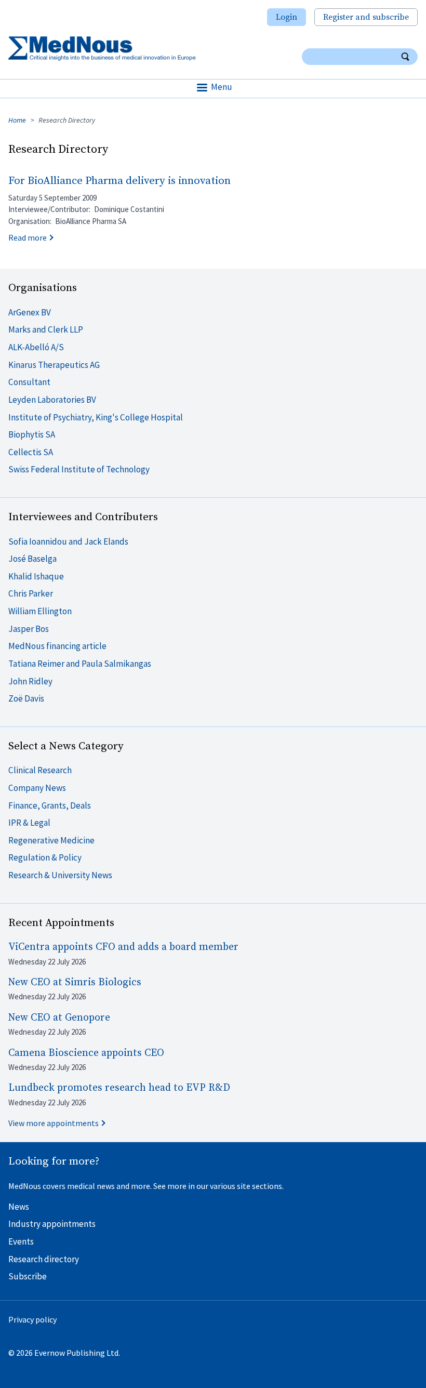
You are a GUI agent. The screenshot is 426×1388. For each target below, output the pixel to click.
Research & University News (60, 875)
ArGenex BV (29, 312)
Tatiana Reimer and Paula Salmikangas (79, 663)
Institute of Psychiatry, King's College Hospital (95, 417)
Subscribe (27, 1276)
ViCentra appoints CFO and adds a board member (123, 947)
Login (286, 17)
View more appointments (53, 1123)
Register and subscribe (366, 17)
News (18, 1206)
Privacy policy (32, 1319)
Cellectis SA (30, 452)
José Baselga (32, 558)
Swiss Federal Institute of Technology (79, 469)
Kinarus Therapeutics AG (54, 365)
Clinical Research (40, 770)
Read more (27, 237)
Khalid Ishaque (36, 576)
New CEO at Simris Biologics (74, 982)
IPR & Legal (29, 822)
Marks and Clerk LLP (45, 329)
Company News (37, 788)
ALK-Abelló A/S (36, 347)
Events (21, 1241)
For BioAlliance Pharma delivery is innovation (119, 181)
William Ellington (40, 611)
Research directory (43, 1259)
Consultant (29, 382)
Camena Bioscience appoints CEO (86, 1053)
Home (17, 120)
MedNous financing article (57, 646)
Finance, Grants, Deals (49, 805)
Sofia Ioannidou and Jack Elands (68, 541)
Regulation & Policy (45, 857)
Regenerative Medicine (51, 840)
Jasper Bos (28, 628)
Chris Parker (30, 593)
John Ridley (30, 681)
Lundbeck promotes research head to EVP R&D (119, 1087)
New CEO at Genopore (59, 1017)
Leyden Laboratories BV (52, 399)
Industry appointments (52, 1224)
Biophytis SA (31, 434)
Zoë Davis (26, 698)
